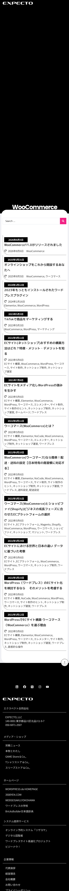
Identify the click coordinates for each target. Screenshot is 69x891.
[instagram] (42, 686)
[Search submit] (63, 221)
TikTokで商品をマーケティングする (28, 319)
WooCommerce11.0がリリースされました (33, 245)
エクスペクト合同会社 (16, 708)
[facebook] (27, 686)
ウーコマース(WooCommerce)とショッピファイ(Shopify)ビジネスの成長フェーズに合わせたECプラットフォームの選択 (33, 509)
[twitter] (34, 686)
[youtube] (50, 686)
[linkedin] (19, 686)
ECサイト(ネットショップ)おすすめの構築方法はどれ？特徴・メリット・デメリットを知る (34, 348)
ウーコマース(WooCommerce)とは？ (29, 426)
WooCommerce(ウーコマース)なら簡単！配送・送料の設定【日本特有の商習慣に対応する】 (34, 462)
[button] (16, 239)
